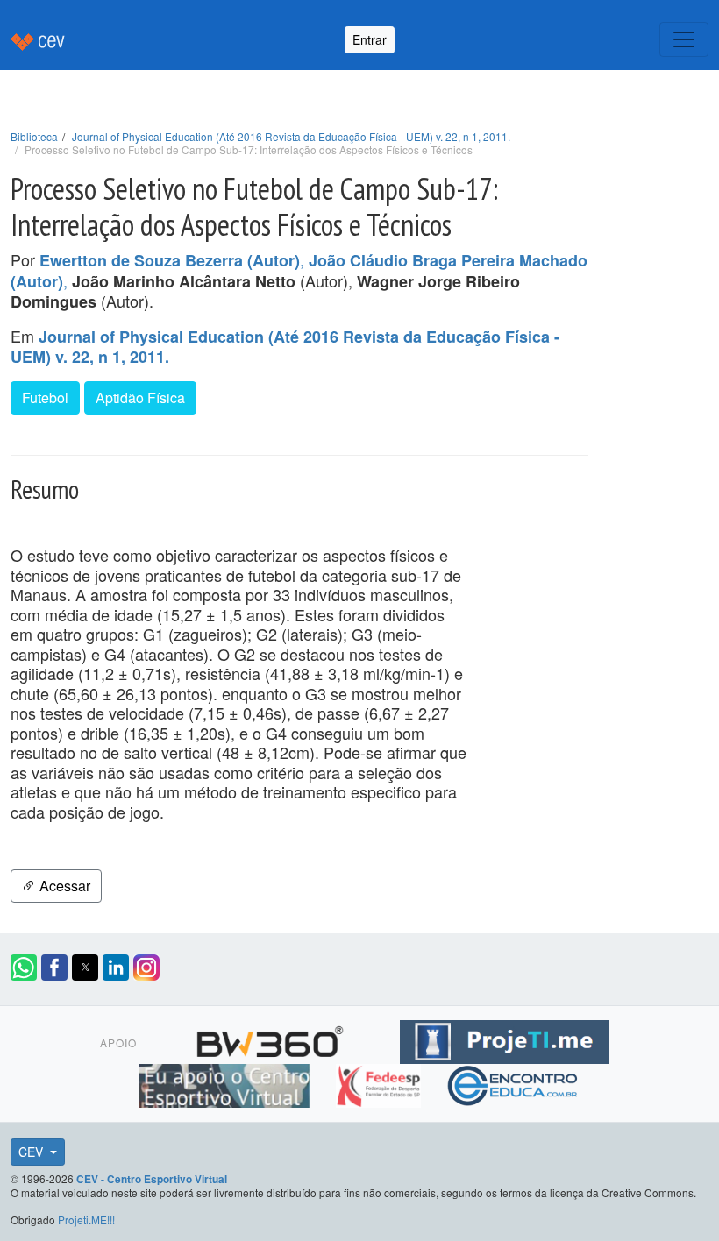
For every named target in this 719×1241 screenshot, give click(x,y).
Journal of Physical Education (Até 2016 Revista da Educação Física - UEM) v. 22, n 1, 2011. (291, 136)
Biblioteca (34, 136)
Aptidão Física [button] (140, 397)
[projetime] (504, 1039)
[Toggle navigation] (683, 39)
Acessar (63, 886)
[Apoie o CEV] (226, 1083)
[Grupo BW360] (272, 1039)
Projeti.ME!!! (86, 1219)
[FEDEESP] (380, 1083)
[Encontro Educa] (513, 1083)
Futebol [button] (45, 397)
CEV (32, 1151)
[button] (24, 967)
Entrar (369, 39)
